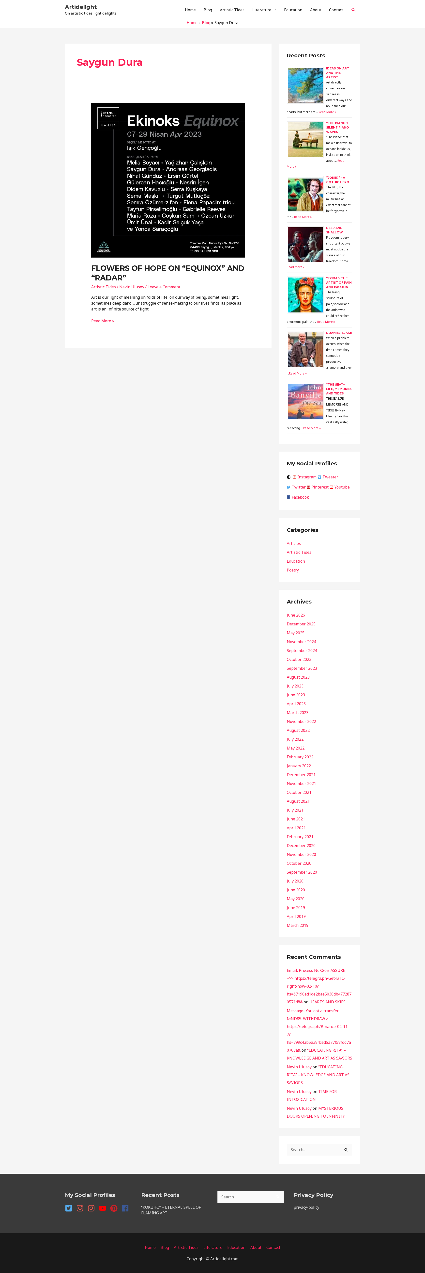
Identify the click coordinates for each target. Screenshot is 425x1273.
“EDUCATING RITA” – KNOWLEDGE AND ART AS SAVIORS (318, 1074)
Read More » (102, 321)
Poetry (293, 570)
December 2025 (301, 624)
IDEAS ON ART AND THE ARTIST (337, 72)
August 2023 (298, 677)
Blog (208, 10)
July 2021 (295, 810)
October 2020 (299, 863)
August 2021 (298, 801)
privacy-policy (306, 1207)
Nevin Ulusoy (299, 1067)
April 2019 (296, 916)
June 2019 (296, 907)
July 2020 (295, 881)
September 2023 (302, 668)
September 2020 (302, 872)
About (315, 10)
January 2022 (299, 765)
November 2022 (301, 721)
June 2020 (296, 890)
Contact (336, 10)
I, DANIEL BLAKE (339, 333)
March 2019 (297, 925)
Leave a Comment (164, 287)
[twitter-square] (70, 1208)
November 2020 (301, 854)
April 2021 (296, 828)
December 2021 (301, 774)
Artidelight (81, 7)
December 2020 (301, 845)
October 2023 (299, 659)
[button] (353, 10)
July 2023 (295, 686)
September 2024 (302, 650)
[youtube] (104, 1208)
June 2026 (296, 615)
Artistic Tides (232, 10)
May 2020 (295, 898)
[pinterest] (115, 1208)
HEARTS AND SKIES (327, 1002)
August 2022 (298, 730)
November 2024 (301, 641)
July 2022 (295, 739)
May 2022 (295, 748)
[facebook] (126, 1208)
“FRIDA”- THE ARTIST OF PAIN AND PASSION (339, 282)
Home (190, 10)
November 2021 (301, 783)
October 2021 (299, 792)
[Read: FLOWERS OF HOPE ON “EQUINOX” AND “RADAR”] (168, 180)
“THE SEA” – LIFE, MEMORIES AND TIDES (339, 389)
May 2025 (295, 633)
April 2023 (296, 703)
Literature (261, 10)
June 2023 (296, 695)
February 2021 (300, 836)
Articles (294, 543)
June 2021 (296, 819)
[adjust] (289, 477)
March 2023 (297, 712)
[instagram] (81, 1208)
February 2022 (300, 757)
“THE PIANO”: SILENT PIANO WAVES (337, 127)
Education (293, 10)
